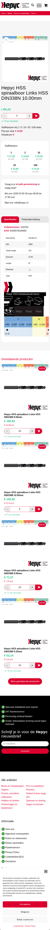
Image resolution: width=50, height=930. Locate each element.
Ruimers (30, 789)
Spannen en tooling (35, 800)
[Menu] (38, 5)
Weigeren (25, 912)
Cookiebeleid (18, 926)
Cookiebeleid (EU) (14, 857)
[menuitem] (31, 5)
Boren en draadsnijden (12, 786)
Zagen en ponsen (34, 804)
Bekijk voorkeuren (25, 919)
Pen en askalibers (35, 786)
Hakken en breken (10, 800)
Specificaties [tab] (10, 219)
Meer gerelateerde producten (25, 681)
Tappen (5, 789)
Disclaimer (10, 861)
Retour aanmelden (14, 843)
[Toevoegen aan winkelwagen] (35, 116)
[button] (45, 871)
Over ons (9, 829)
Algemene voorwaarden (17, 834)
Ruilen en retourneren (16, 838)
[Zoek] (31, 5)
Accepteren (25, 904)
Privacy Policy (30, 926)
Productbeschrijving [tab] (31, 219)
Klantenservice (12, 847)
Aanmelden (25, 751)
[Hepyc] (20, 5)
